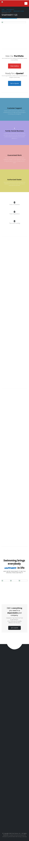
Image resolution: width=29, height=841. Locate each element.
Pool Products (15, 812)
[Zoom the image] (6, 580)
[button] (25, 3)
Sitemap (24, 836)
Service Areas (15, 824)
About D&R (15, 819)
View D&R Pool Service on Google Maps (14, 797)
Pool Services (15, 807)
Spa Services (15, 810)
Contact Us (15, 664)
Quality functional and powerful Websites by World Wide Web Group (14, 835)
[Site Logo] (10, 3)
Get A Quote (14, 628)
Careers (15, 826)
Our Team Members (15, 822)
